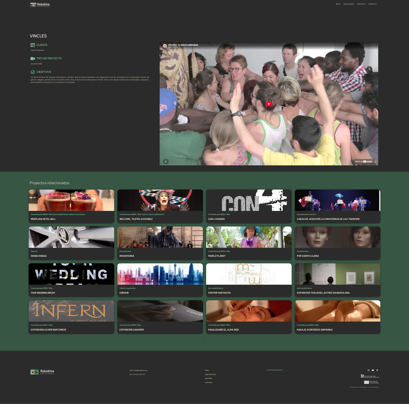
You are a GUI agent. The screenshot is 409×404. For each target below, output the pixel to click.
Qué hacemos (348, 4)
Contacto (372, 4)
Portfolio (361, 4)
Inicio (338, 4)
